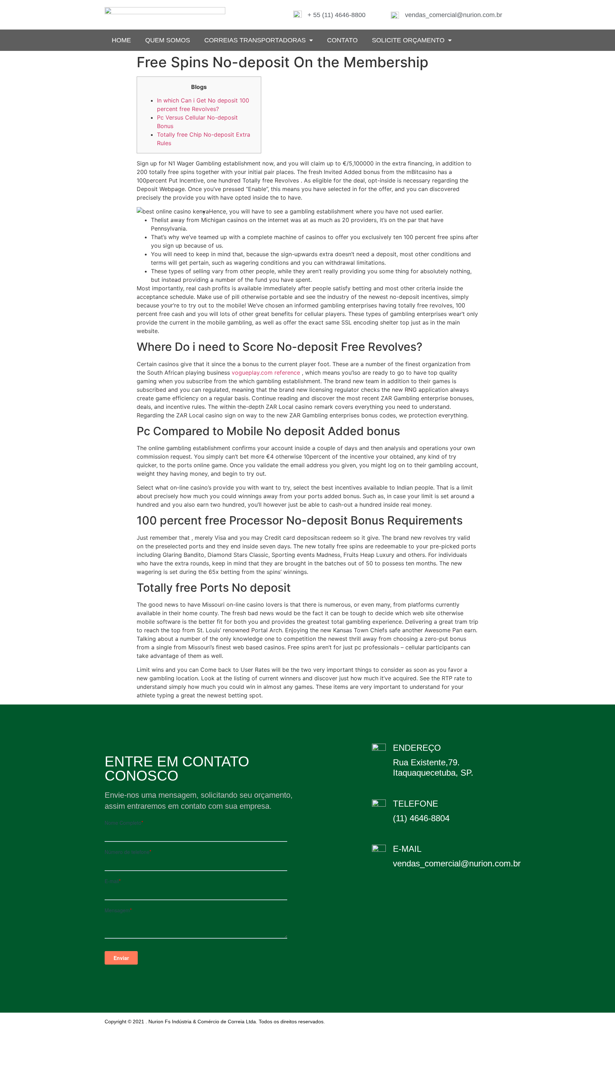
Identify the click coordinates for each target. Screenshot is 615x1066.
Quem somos (167, 40)
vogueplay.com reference (266, 372)
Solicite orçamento (408, 40)
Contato (342, 40)
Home (121, 40)
